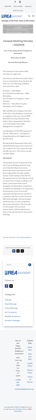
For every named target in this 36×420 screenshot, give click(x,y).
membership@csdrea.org (24, 389)
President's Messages (12, 320)
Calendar (8, 300)
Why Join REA (30, 356)
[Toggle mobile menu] (33, 16)
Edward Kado (18, 411)
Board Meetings (11, 304)
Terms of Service (30, 379)
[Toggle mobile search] (29, 16)
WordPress (19, 409)
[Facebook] (6, 286)
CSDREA (16, 407)
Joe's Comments (11, 312)
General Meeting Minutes (24, 237)
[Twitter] (11, 286)
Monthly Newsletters (12, 316)
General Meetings (11, 308)
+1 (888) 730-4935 (18, 382)
